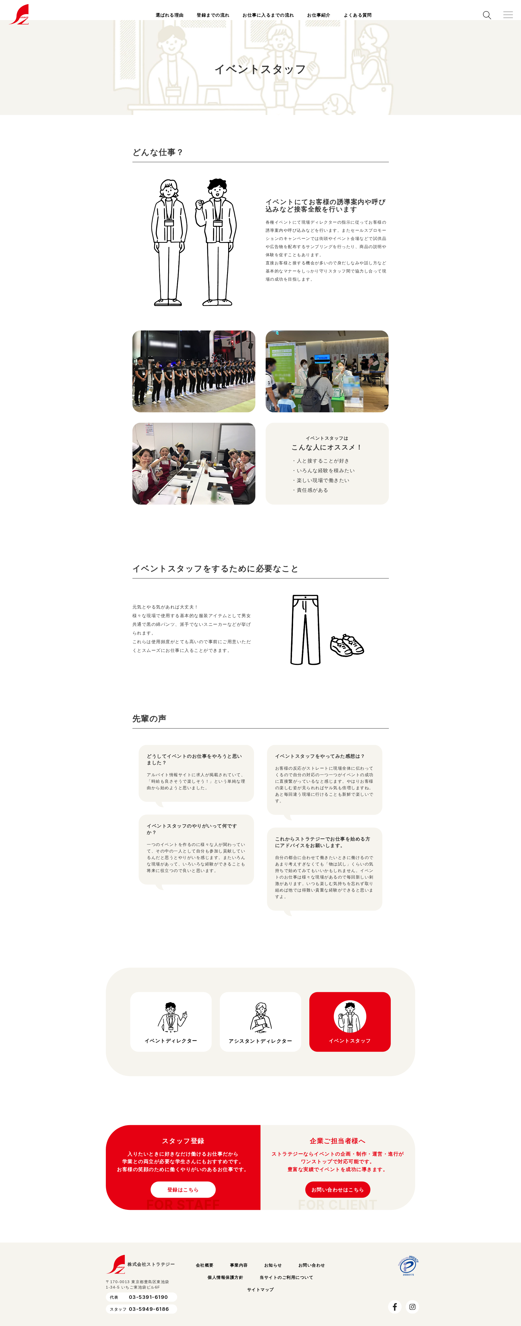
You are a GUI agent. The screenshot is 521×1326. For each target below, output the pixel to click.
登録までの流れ (213, 15)
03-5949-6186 (149, 1315)
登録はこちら (183, 1196)
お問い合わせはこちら (338, 1196)
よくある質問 (358, 15)
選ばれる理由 (170, 15)
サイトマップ (260, 1295)
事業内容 (239, 1271)
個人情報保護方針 (225, 1283)
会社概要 (205, 1271)
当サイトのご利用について (286, 1283)
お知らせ (273, 1271)
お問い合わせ (311, 1271)
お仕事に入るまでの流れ (268, 15)
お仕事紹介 (319, 15)
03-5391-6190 (148, 1303)
